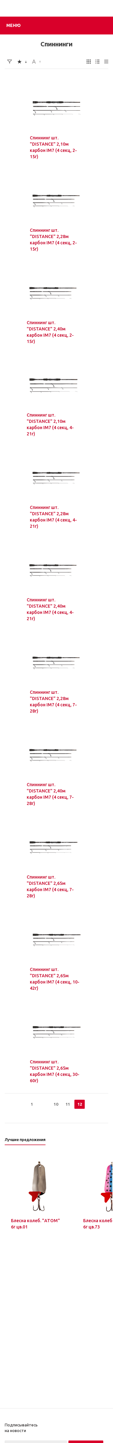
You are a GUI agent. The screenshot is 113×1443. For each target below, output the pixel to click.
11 (68, 1104)
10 (56, 1104)
